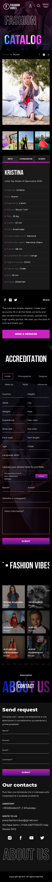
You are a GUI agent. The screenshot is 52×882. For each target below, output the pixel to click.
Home (5, 54)
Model (16, 54)
